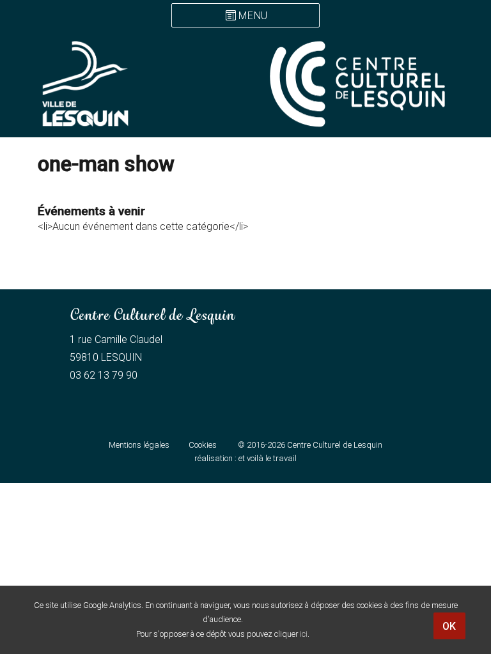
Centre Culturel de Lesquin (334, 445)
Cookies (203, 445)
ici (304, 634)
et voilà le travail (267, 458)
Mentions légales (139, 445)
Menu (253, 16)
